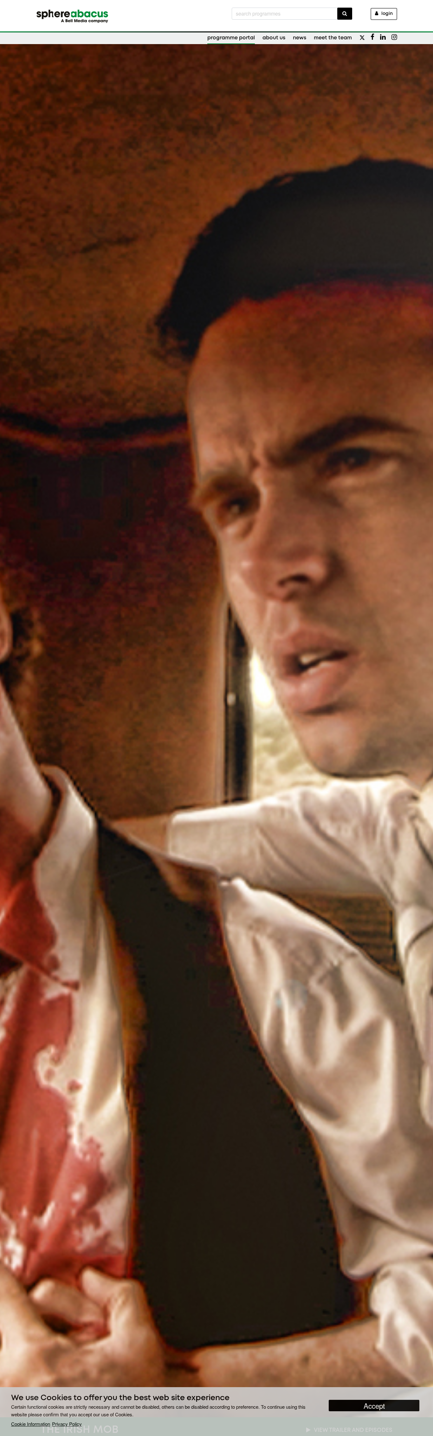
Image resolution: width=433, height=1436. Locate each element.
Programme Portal (231, 38)
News (299, 38)
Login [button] (387, 14)
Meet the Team (333, 38)
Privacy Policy (67, 1423)
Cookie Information (30, 1423)
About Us (273, 38)
